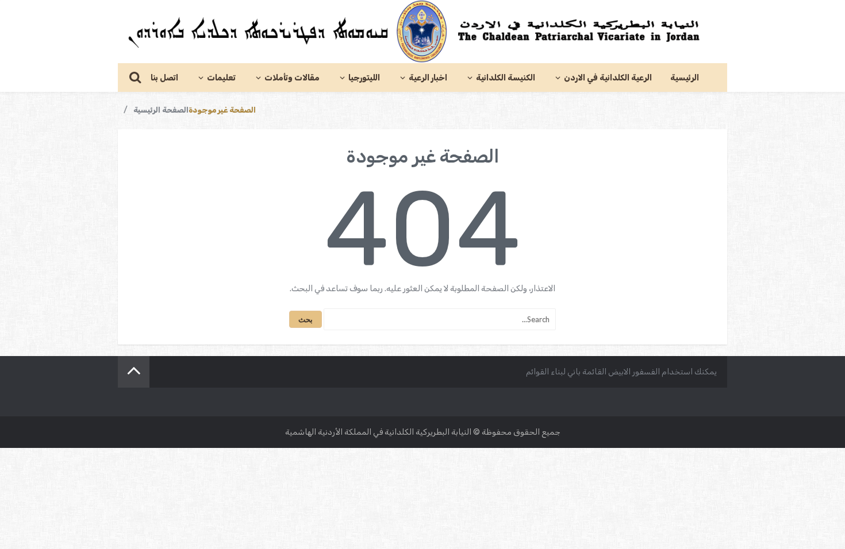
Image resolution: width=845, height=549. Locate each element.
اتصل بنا (164, 78)
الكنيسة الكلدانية (505, 78)
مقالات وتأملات (292, 78)
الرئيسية (684, 78)
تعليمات (221, 78)
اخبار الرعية (428, 78)
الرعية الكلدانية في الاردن (608, 78)
